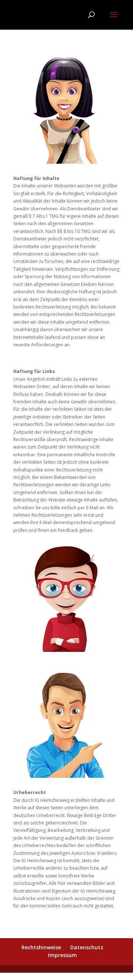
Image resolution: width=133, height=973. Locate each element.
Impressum (62, 955)
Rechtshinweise (41, 947)
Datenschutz (86, 947)
